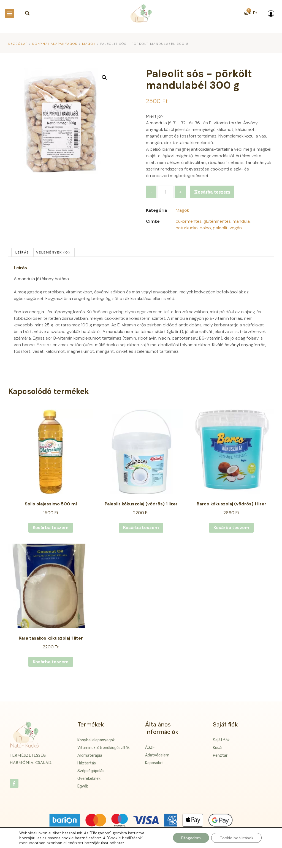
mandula (241, 221)
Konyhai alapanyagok (55, 44)
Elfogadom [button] (191, 837)
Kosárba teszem (212, 192)
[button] (9, 13)
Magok (89, 44)
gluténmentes (217, 221)
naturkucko (187, 228)
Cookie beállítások (236, 837)
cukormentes (189, 221)
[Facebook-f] (14, 783)
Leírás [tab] (22, 252)
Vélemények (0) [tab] (53, 252)
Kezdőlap (18, 44)
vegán (236, 228)
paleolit (220, 228)
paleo (205, 228)
